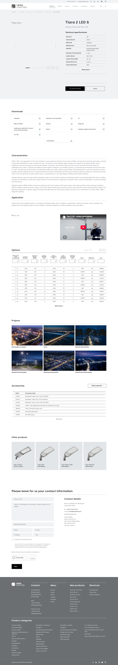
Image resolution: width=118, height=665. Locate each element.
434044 (101, 298)
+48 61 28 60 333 (71, 1)
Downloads (53, 599)
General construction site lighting (44, 629)
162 (35, 271)
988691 (102, 294)
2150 (26, 288)
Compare (103, 250)
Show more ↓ (86, 69)
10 (17, 275)
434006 (101, 271)
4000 (54, 268)
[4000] (53, 261)
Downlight (14, 641)
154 (35, 281)
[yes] (91, 261)
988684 (101, 288)
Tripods (38, 637)
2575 (26, 298)
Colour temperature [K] (54, 260)
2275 (25, 291)
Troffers (14, 636)
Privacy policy (92, 592)
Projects (52, 592)
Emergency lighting (16, 652)
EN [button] (101, 6)
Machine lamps (39, 634)
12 (17, 281)
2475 (25, 301)
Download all (50, 141)
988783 (102, 301)
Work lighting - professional (43, 625)
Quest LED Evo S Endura (76, 590)
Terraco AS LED (74, 604)
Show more (59, 419)
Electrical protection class (72, 260)
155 (35, 275)
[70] (63, 261)
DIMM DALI (91, 261)
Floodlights (14, 645)
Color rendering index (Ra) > (63, 260)
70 (63, 268)
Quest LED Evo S (74, 592)
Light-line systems (16, 629)
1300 (26, 271)
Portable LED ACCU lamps (42, 632)
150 (35, 294)
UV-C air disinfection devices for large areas (94, 630)
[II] (72, 261)
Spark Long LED (74, 611)
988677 (102, 281)
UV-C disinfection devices (91, 625)
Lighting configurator (94, 594)
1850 (26, 281)
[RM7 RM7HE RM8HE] (82, 261)
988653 (102, 268)
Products (52, 590)
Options (95, 88)
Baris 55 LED (73, 597)
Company (52, 597)
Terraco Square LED (75, 601)
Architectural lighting (17, 627)
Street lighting (15, 648)
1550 (26, 275)
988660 (101, 275)
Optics (82, 262)
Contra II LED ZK (74, 599)
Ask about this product (75, 88)
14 (17, 288)
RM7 (82, 268)
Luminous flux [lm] (25, 261)
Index (101, 258)
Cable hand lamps (40, 641)
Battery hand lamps (65, 637)
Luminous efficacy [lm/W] (34, 261)
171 (35, 298)
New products (77, 585)
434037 (102, 291)
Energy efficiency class (44, 261)
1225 (26, 268)
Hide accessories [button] (97, 385)
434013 (102, 278)
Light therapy (88, 634)
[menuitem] (52, 6)
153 (35, 268)
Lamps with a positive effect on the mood (95, 636)
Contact (52, 601)
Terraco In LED (73, 606)
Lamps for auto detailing (42, 648)
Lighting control (15, 655)
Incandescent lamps (65, 634)
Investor (52, 594)
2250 (25, 294)
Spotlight (14, 650)
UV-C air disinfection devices (92, 627)
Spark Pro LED (73, 608)
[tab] (28, 67)
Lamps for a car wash (41, 651)
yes (92, 268)
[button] (105, 6)
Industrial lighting (16, 643)
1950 (26, 285)
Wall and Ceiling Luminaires (18, 638)
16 (17, 301)
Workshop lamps (40, 644)
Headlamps (39, 639)
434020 (101, 285)
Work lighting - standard (66, 625)
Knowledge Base (93, 590)
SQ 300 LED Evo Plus (75, 594)
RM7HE (83, 271)
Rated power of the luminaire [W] (16, 261)
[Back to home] (19, 6)
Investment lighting (16, 625)
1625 (26, 278)
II (73, 268)
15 (17, 295)
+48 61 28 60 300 (35, 602)
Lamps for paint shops (41, 646)
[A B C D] (44, 261)
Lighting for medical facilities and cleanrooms (20, 633)
